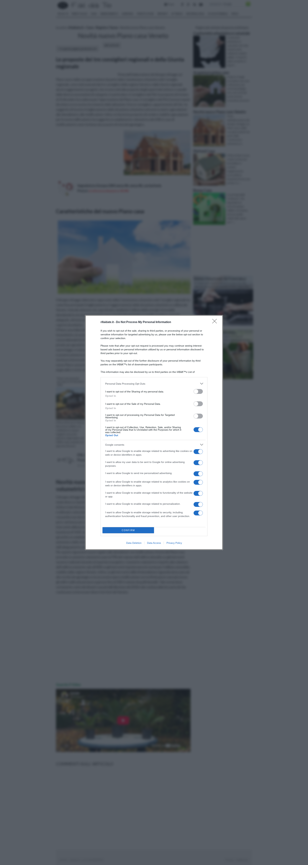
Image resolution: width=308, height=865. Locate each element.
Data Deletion (134, 542)
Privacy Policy (174, 542)
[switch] (198, 391)
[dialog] (154, 432)
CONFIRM (128, 530)
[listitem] (154, 383)
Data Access (154, 542)
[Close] (215, 322)
